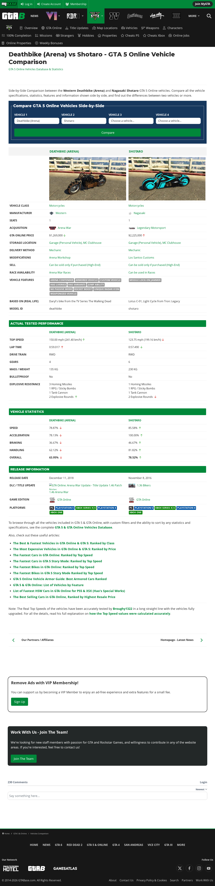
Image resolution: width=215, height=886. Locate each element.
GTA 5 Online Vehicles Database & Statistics (36, 69)
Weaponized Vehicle (63, 293)
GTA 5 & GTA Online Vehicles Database (83, 527)
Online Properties (18, 43)
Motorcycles (57, 205)
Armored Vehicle (87, 280)
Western (61, 213)
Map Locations (107, 28)
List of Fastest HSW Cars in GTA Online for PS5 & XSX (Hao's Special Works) (69, 591)
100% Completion (18, 35)
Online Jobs (181, 35)
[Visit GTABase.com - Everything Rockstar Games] (37, 868)
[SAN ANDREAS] (134, 16)
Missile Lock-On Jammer (145, 280)
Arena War (64, 228)
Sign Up (19, 702)
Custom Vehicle (110, 280)
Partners (187, 880)
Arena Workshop (60, 257)
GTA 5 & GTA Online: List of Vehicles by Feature (48, 585)
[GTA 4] (114, 16)
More (192, 16)
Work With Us (204, 880)
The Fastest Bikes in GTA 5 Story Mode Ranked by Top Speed (58, 573)
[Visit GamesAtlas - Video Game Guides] (65, 868)
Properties (109, 35)
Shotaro (136, 151)
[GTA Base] (13, 16)
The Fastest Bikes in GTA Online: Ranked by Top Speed (53, 567)
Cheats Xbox (156, 35)
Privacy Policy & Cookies (152, 880)
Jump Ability (96, 284)
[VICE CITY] (157, 16)
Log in (28, 4)
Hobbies (88, 35)
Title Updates (79, 28)
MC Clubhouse (92, 243)
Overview (31, 28)
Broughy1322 (122, 609)
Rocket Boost (83, 289)
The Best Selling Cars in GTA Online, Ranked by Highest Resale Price (64, 597)
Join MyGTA (202, 4)
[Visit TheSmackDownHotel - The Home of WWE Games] (11, 868)
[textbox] (107, 796)
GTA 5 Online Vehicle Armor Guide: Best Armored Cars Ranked (60, 579)
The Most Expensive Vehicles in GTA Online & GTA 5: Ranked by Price (64, 549)
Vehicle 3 (115, 115)
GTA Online (54, 28)
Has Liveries (58, 284)
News (34, 16)
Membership (78, 4)
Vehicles (132, 28)
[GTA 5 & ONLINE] (95, 16)
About (113, 880)
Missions (46, 35)
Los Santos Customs (141, 257)
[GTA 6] (52, 16)
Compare (107, 133)
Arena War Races (60, 272)
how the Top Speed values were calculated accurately (129, 613)
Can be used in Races (141, 272)
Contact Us (127, 880)
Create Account (51, 4)
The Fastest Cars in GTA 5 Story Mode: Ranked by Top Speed (57, 561)
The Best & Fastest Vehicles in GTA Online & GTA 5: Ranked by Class (63, 543)
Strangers (67, 35)
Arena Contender (61, 280)
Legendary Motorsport (151, 228)
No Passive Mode (61, 289)
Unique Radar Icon (106, 289)
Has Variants (76, 284)
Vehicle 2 (67, 115)
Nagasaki (139, 213)
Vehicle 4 (162, 115)
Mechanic (55, 250)
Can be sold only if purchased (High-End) (74, 265)
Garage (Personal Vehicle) (65, 243)
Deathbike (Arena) (64, 151)
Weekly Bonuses (51, 43)
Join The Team (24, 759)
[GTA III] (176, 16)
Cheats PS (132, 35)
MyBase (6, 4)
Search (174, 880)
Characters (175, 28)
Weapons (152, 28)
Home (34, 845)
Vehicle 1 (20, 115)
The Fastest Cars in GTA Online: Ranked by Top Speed (53, 555)
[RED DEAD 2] (74, 16)
